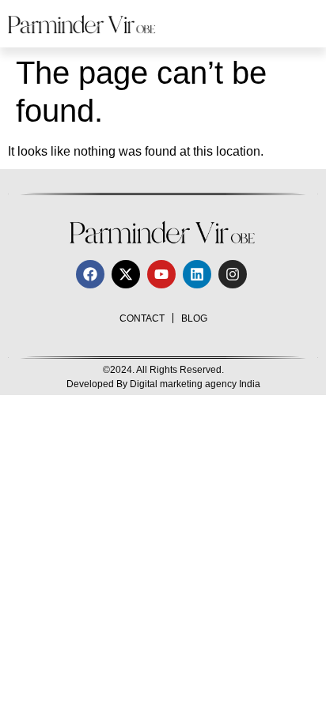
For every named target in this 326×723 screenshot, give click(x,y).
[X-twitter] (126, 274)
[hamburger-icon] (300, 24)
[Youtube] (161, 274)
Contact (142, 318)
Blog (194, 318)
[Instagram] (232, 274)
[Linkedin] (197, 274)
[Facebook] (90, 274)
